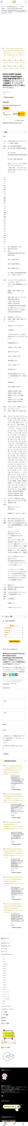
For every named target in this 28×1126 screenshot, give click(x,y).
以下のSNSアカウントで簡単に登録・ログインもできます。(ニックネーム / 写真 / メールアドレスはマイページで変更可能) (14, 670)
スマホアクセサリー (6, 992)
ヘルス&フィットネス (7, 1009)
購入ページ (21, 114)
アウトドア (4, 949)
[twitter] (2, 1096)
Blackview (5, 964)
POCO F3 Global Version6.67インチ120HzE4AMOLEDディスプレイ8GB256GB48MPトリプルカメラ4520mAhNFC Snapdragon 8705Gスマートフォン (17, 780)
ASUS (4, 961)
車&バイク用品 (5, 1023)
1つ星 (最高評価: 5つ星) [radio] (10, 683)
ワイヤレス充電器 (5, 998)
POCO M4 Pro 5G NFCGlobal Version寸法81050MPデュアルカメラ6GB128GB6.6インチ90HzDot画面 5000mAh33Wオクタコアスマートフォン (17, 863)
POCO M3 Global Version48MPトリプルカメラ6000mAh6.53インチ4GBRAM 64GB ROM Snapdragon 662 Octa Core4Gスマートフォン (17, 891)
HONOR (4, 968)
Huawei (4, 971)
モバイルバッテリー (6, 994)
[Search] (25, 2)
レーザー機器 (4, 1015)
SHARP (4, 982)
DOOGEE (4, 966)
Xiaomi (4, 989)
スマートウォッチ (6, 1006)
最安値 (6, 108)
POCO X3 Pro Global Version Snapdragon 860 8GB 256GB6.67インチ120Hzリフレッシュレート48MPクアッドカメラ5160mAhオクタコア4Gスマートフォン (17, 809)
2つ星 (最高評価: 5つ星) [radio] (11, 683)
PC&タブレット (5, 943)
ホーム (2, 6)
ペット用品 (4, 1012)
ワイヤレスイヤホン (6, 996)
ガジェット (4, 951)
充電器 (3, 1003)
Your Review (6, 688)
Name (5, 724)
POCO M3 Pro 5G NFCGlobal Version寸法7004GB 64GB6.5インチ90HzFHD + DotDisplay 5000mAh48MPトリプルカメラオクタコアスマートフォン (17, 918)
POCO (3, 8)
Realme (4, 980)
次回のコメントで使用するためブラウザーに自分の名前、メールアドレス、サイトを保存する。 (14, 738)
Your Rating (6, 684)
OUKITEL (4, 975)
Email (4, 730)
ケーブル (4, 956)
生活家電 (3, 1020)
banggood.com (7, 114)
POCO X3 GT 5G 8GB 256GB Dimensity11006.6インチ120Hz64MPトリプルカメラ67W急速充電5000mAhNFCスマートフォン (17, 836)
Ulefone (4, 984)
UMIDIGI (4, 987)
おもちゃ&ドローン (6, 946)
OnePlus (4, 973)
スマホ (22, 6)
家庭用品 (3, 1017)
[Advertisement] (14, 30)
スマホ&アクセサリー (12, 6)
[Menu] (2, 2)
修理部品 (4, 1001)
